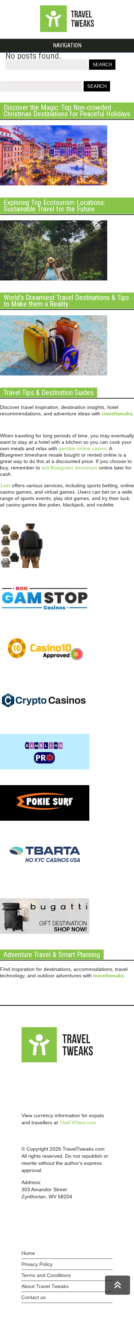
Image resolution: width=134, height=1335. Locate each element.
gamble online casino (82, 448)
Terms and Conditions (46, 1275)
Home (28, 1253)
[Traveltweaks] (67, 30)
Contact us (33, 1297)
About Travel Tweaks (45, 1286)
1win (5, 485)
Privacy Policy (37, 1264)
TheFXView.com (77, 1122)
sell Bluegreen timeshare (69, 468)
